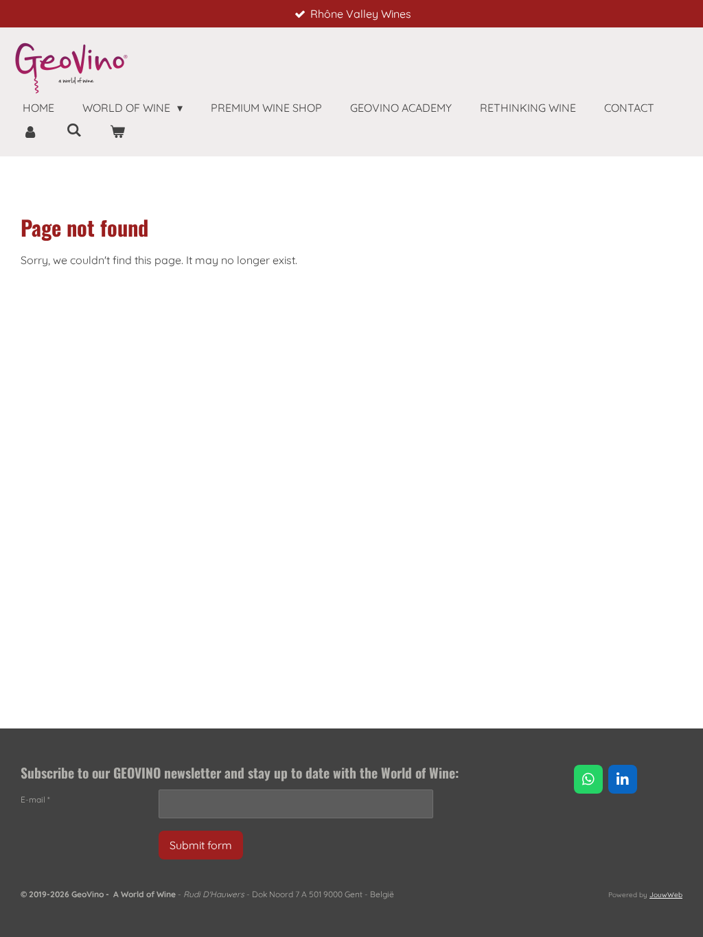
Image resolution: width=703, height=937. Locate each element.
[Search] (73, 129)
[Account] (30, 131)
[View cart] (117, 131)
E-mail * (35, 799)
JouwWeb (665, 894)
